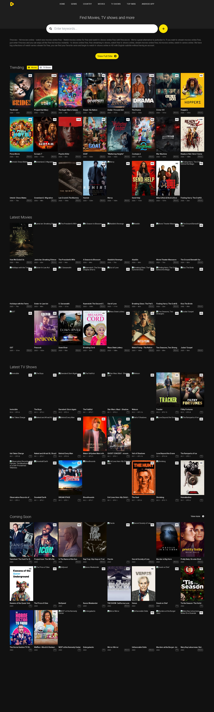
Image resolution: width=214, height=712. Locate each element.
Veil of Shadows (138, 453)
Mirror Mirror (113, 647)
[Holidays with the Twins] (21, 284)
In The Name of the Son (68, 559)
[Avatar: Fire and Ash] (119, 90)
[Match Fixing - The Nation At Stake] (143, 328)
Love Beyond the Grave (165, 453)
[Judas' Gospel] (192, 328)
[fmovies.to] (12, 4)
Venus (134, 603)
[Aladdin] (143, 240)
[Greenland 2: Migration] (46, 178)
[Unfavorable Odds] (143, 627)
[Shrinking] (168, 477)
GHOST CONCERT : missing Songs (121, 453)
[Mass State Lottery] (119, 328)
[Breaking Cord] (95, 328)
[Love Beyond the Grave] (168, 433)
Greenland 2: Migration (43, 198)
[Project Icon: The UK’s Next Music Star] (46, 539)
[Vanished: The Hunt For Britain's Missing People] (21, 539)
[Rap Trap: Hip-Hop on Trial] (95, 539)
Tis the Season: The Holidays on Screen (197, 603)
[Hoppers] (192, 90)
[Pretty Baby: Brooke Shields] (192, 539)
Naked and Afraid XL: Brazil (45, 453)
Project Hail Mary (41, 110)
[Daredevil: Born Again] (70, 389)
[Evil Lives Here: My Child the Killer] (119, 477)
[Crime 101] (168, 90)
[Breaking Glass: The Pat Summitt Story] (143, 284)
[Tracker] (168, 389)
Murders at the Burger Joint (167, 647)
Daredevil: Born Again (67, 409)
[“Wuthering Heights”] (119, 134)
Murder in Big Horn (164, 559)
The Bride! (14, 110)
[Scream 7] (46, 134)
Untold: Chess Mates (18, 198)
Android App (148, 4)
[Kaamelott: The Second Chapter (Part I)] (95, 284)
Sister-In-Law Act (41, 304)
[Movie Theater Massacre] (168, 240)
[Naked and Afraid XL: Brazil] (46, 433)
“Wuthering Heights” (115, 154)
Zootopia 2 (136, 154)
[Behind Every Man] (70, 433)
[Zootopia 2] (143, 134)
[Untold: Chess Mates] (21, 178)
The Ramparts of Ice (189, 453)
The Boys (38, 409)
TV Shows (116, 4)
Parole (110, 559)
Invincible (14, 409)
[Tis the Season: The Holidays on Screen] (192, 583)
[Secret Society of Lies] (143, 539)
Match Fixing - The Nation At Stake (145, 348)
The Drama (136, 110)
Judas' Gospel (186, 348)
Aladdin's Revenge (114, 260)
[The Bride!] (21, 90)
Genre (74, 4)
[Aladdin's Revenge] (119, 240)
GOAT (85, 154)
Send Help (136, 198)
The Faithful (88, 409)
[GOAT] (95, 134)
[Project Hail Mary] (46, 90)
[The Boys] (46, 389)
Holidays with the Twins (19, 304)
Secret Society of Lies (140, 559)
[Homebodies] (192, 477)
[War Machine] (168, 134)
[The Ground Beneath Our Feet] (192, 240)
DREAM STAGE (64, 497)
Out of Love (112, 304)
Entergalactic (88, 647)
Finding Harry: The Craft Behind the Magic (173, 304)
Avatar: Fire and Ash (115, 110)
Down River (63, 348)
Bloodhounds (88, 497)
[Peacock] (46, 328)
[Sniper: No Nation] (95, 90)
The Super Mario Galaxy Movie (71, 110)
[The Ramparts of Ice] (192, 433)
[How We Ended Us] (21, 240)
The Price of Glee (41, 603)
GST (11, 348)
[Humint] (95, 178)
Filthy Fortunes (187, 409)
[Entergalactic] (95, 627)
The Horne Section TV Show (21, 647)
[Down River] (70, 328)
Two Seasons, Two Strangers (168, 348)
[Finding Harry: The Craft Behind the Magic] (192, 178)
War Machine (161, 154)
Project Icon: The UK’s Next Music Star (49, 559)
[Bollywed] (70, 583)
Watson (135, 409)
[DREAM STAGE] (70, 477)
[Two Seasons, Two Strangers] (168, 328)
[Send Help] (143, 178)
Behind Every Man (66, 453)
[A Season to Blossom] (95, 240)
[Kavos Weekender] (95, 583)
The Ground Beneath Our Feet (192, 260)
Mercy (110, 198)
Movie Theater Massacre (166, 260)
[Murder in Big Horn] (168, 539)
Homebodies (186, 497)
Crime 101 (160, 110)
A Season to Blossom (92, 260)
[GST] (21, 328)
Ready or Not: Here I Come (191, 154)
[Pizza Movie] (21, 134)
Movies (101, 4)
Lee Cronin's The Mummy (69, 198)
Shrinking (160, 497)
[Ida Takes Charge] (21, 433)
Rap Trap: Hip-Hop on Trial (94, 559)
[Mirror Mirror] (119, 627)
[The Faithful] (95, 389)
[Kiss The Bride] (192, 284)
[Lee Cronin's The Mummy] (70, 178)
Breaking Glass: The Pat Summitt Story (147, 304)
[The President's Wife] (70, 240)
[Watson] (143, 389)
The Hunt (135, 497)
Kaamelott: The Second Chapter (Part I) (98, 304)
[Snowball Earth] (46, 477)
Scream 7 (38, 154)
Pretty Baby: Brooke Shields (192, 559)
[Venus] (143, 583)
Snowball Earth (40, 497)
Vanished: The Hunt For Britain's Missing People (29, 559)
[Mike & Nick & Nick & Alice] (168, 178)
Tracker (159, 409)
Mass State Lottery (114, 348)
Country (87, 4)
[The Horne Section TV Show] (21, 627)
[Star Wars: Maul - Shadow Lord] (119, 389)
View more (195, 516)
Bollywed (62, 603)
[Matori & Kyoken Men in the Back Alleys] (95, 433)
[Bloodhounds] (95, 477)
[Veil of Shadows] (143, 433)
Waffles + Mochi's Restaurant (45, 647)
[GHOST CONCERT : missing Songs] (119, 433)
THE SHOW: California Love (118, 603)
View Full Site (105, 56)
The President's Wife (67, 260)
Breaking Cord (89, 348)
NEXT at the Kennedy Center (70, 647)
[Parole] (119, 539)
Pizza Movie (15, 154)
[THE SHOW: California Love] (119, 583)
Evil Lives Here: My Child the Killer (121, 497)
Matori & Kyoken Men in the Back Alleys (98, 453)
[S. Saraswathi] (70, 284)
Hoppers (184, 110)
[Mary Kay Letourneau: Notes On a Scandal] (192, 627)
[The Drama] (143, 90)
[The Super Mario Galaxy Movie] (70, 90)
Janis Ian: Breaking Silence (45, 260)
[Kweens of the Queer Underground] (21, 583)
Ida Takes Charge (17, 453)
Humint (86, 198)
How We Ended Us (17, 260)
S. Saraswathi (64, 304)
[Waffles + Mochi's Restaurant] (46, 627)
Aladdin (135, 260)
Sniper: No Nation (90, 110)
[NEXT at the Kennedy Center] (70, 627)
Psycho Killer (64, 154)
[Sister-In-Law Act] (46, 284)
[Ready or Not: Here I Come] (192, 134)
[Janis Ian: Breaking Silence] (46, 240)
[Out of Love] (119, 284)
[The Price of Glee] (46, 583)
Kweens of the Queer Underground (24, 603)
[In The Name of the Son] (70, 539)
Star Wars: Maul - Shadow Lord (120, 409)
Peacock (37, 348)
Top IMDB (131, 4)
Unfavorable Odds (139, 647)
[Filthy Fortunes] (192, 389)
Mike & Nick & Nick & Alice (166, 198)
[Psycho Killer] (70, 134)
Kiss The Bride (186, 304)
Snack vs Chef (162, 603)
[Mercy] (119, 178)
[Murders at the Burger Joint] (168, 627)
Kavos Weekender (90, 603)
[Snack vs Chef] (168, 583)
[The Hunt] (143, 477)
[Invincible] (21, 389)
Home (62, 4)
